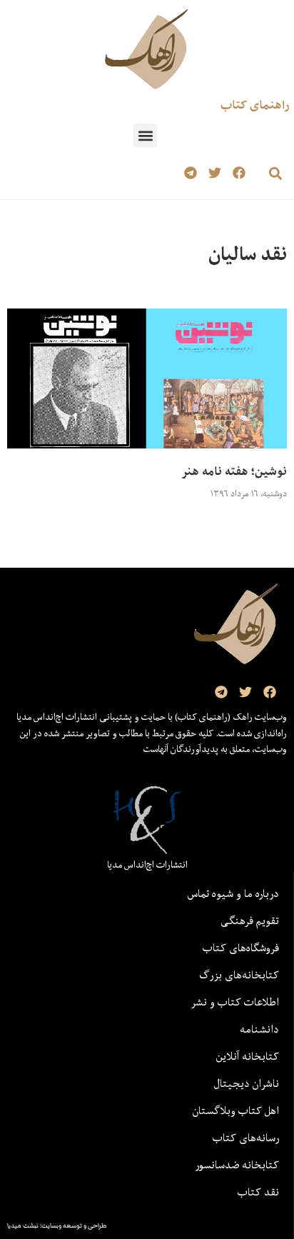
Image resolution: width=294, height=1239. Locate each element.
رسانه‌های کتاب (246, 1137)
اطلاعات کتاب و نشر (235, 1002)
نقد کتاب (258, 1192)
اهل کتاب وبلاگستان (236, 1110)
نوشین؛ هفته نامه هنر (234, 471)
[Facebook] (238, 173)
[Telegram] (191, 173)
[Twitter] (214, 173)
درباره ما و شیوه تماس (233, 893)
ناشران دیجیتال (246, 1083)
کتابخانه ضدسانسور (237, 1164)
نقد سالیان (247, 254)
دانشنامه (259, 1029)
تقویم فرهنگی (249, 920)
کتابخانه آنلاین (247, 1056)
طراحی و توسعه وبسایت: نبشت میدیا (57, 1225)
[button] (145, 135)
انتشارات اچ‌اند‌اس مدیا (147, 864)
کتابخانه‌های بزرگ (239, 974)
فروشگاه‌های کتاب (241, 947)
